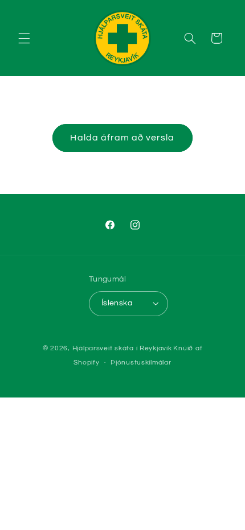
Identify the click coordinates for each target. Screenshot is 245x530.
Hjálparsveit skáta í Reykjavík (122, 348)
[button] (24, 38)
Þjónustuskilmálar (141, 362)
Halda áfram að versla (122, 137)
